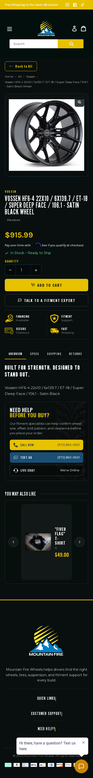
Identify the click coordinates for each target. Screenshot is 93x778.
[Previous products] (13, 542)
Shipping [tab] (54, 354)
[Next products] (80, 542)
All (19, 76)
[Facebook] (75, 5)
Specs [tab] (34, 354)
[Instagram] (67, 5)
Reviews (13, 220)
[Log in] (74, 28)
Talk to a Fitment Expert (49, 300)
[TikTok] (82, 5)
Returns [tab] (75, 354)
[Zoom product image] (79, 102)
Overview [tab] (15, 354)
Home (9, 76)
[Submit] (71, 43)
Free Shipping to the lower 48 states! (31, 4)
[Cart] (83, 28)
